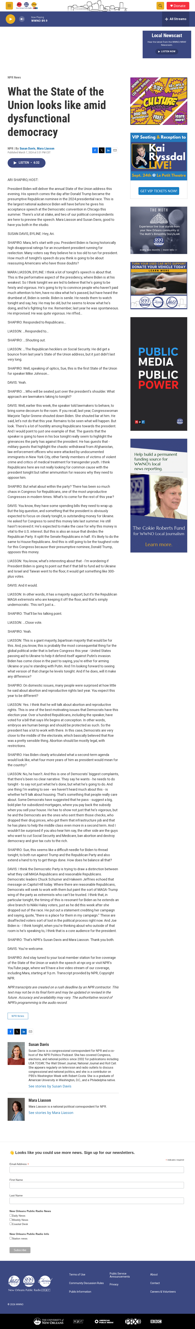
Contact (155, 1283)
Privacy (114, 1284)
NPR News (14, 77)
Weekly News (20, 1219)
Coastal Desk (20, 1224)
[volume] (22, 19)
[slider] (28, 19)
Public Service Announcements (120, 1275)
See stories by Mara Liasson (51, 1112)
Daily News (18, 1215)
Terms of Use (77, 1274)
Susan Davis (27, 148)
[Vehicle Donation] (158, 285)
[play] (10, 19)
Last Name (16, 1195)
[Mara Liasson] (16, 1109)
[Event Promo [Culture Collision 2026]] (158, 101)
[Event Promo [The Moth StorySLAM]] (158, 230)
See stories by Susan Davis (50, 1086)
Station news (19, 1238)
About (154, 1274)
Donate (179, 6)
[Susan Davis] (16, 1053)
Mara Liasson (45, 148)
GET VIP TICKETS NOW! (158, 191)
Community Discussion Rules (86, 1283)
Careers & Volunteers (163, 1291)
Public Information (80, 1291)
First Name (16, 1179)
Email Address (19, 1164)
